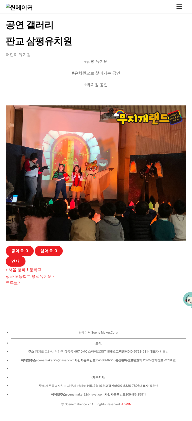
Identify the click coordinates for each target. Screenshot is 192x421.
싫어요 (48, 250)
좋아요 (19, 250)
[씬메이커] (19, 7)
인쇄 (15, 261)
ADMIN (126, 404)
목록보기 (14, 283)
